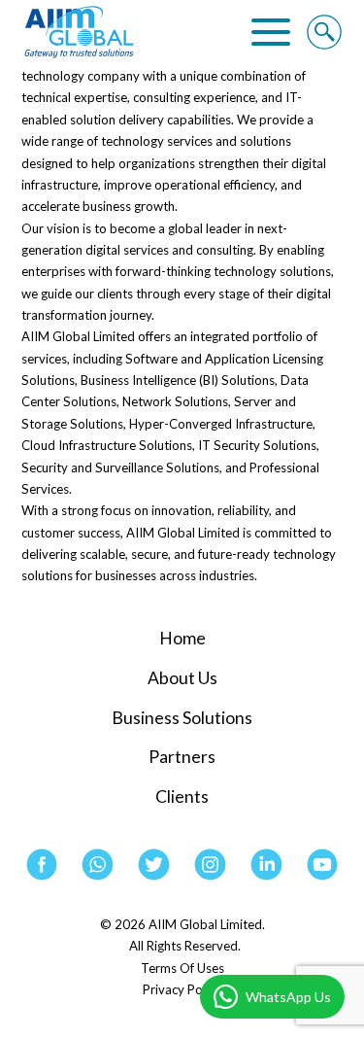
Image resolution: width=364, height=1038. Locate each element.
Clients (182, 796)
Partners (182, 756)
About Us (182, 678)
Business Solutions (182, 718)
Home (182, 638)
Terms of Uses (182, 968)
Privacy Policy (182, 989)
